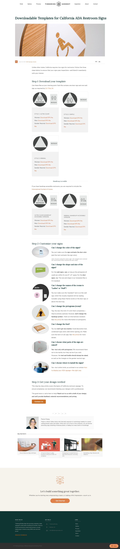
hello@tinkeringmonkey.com (56, 530)
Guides (34, 61)
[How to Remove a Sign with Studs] (28, 444)
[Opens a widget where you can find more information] (113, 546)
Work (21, 4)
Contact (95, 4)
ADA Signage (29, 61)
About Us (17, 535)
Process (38, 4)
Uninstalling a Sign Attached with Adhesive (91, 453)
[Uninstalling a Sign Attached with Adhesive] (91, 444)
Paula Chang (45, 419)
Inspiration (77, 4)
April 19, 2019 (22, 61)
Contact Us (39, 401)
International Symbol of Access (42, 189)
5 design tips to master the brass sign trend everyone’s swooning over (70, 454)
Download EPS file (46, 118)
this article (57, 320)
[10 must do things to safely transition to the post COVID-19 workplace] (49, 444)
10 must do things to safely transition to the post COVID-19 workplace (48, 454)
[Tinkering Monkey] (57, 4)
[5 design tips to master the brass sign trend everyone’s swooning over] (70, 444)
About (87, 4)
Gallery (30, 4)
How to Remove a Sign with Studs (28, 453)
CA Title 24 (49, 88)
